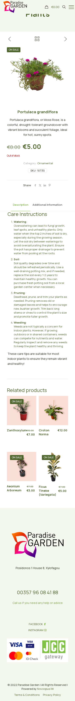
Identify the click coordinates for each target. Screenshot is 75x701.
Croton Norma (44, 432)
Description (20, 205)
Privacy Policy (52, 695)
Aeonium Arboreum (14, 488)
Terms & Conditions (27, 695)
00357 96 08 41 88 (37, 592)
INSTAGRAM (35, 630)
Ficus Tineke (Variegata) (47, 491)
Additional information (47, 205)
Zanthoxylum (17, 430)
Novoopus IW (45, 689)
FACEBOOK (36, 624)
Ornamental (45, 163)
